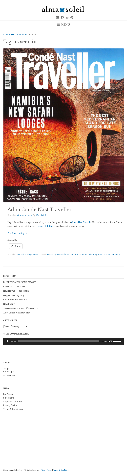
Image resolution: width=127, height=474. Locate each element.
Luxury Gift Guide (46, 226)
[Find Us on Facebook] (62, 17)
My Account (9, 394)
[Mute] (110, 341)
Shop (6, 368)
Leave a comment (112, 254)
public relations (89, 254)
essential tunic (63, 254)
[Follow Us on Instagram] (67, 17)
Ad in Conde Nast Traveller (39, 209)
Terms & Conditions (13, 408)
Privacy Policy (10, 405)
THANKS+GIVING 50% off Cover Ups (21, 308)
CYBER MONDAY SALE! (14, 286)
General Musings (24, 254)
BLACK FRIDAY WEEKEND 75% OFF (19, 282)
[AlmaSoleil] (63, 9)
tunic (99, 254)
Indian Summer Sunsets (15, 299)
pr (72, 254)
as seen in (51, 254)
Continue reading (17, 233)
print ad (77, 254)
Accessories (9, 375)
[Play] (7, 341)
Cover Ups (8, 371)
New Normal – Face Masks (16, 290)
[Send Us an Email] (57, 17)
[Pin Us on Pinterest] (71, 17)
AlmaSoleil (41, 215)
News (35, 254)
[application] (63, 341)
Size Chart (8, 397)
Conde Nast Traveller (81, 222)
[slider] (117, 341)
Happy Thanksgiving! (13, 295)
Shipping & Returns (12, 401)
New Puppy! (9, 303)
